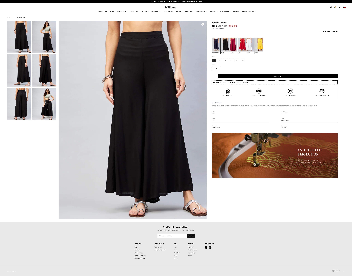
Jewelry (176, 258)
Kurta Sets (188, 11)
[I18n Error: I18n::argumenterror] (19, 37)
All (12, 17)
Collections (155, 11)
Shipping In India (139, 252)
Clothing (213, 11)
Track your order (158, 247)
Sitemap (190, 255)
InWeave (13, 271)
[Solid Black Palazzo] (133, 120)
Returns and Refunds (140, 258)
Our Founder (191, 247)
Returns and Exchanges (160, 250)
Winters (176, 255)
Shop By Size (224, 11)
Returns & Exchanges (249, 11)
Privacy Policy (191, 252)
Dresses (179, 11)
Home (8, 17)
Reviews (236, 11)
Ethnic (175, 250)
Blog (136, 247)
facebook (206, 247)
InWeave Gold (121, 11)
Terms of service (192, 250)
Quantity (214, 64)
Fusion (176, 247)
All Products (168, 11)
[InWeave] (170, 7)
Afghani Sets (133, 11)
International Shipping (140, 255)
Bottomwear (200, 11)
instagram (210, 247)
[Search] (330, 7)
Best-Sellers (109, 11)
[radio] (216, 46)
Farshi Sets (144, 11)
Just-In (100, 11)
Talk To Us (137, 250)
